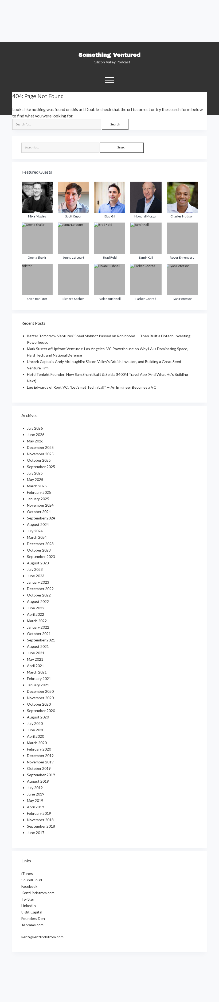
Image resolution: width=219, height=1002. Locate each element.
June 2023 (35, 575)
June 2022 (35, 608)
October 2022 (39, 595)
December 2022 (40, 588)
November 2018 (40, 819)
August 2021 (38, 646)
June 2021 (35, 653)
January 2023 (38, 582)
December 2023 (40, 543)
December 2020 (40, 691)
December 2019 (40, 755)
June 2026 (35, 434)
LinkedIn (28, 905)
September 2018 (41, 826)
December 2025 (40, 447)
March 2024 (37, 537)
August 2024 (38, 524)
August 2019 (38, 781)
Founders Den (33, 918)
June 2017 (35, 832)
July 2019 (35, 787)
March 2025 (37, 486)
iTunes (27, 873)
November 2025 (40, 454)
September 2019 (41, 774)
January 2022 (38, 627)
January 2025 (38, 498)
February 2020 (39, 749)
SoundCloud (31, 880)
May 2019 (35, 800)
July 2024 (35, 531)
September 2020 (41, 710)
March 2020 (37, 742)
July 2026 (35, 428)
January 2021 (38, 685)
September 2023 (41, 556)
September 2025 (41, 466)
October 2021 (39, 633)
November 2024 (40, 505)
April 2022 (35, 614)
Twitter (27, 899)
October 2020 (39, 704)
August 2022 (38, 601)
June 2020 (35, 730)
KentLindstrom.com (37, 892)
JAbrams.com (32, 925)
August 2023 (38, 563)
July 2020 (35, 723)
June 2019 (35, 794)
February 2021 (39, 678)
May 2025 (35, 479)
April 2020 (35, 736)
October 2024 (39, 511)
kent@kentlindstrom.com (42, 937)
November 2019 (40, 762)
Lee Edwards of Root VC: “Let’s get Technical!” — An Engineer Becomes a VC (91, 387)
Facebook (29, 886)
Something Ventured (109, 55)
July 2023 (35, 569)
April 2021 (35, 665)
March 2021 (37, 672)
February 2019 (39, 813)
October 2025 (39, 460)
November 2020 (40, 697)
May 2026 (35, 441)
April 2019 (35, 807)
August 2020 (38, 717)
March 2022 (37, 620)
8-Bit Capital (31, 912)
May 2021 (35, 659)
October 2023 (39, 550)
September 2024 (41, 518)
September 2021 (41, 640)
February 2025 (39, 492)
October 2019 (39, 768)
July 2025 (35, 473)
